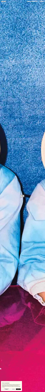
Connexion (40, 1)
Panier (43, 1)
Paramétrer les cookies (6, 389)
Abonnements (31, 1)
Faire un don (36, 1)
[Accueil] (11, 1)
